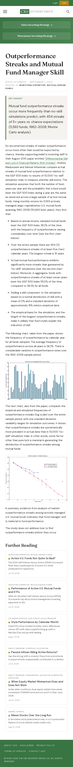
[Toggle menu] (5, 11)
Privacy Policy (46, 745)
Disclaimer (27, 745)
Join (64, 3)
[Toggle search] (68, 11)
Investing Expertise (32, 85)
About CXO (10, 745)
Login (55, 3)
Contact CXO (37, 751)
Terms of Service (15, 751)
